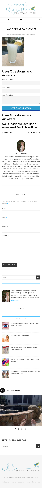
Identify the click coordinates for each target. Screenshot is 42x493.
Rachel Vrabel (8, 133)
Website (5, 226)
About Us (6, 482)
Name (5, 208)
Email (4, 217)
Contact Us (13, 482)
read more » (15, 300)
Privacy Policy (30, 482)
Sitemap (37, 482)
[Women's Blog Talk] (21, 8)
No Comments (31, 34)
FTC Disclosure (21, 482)
